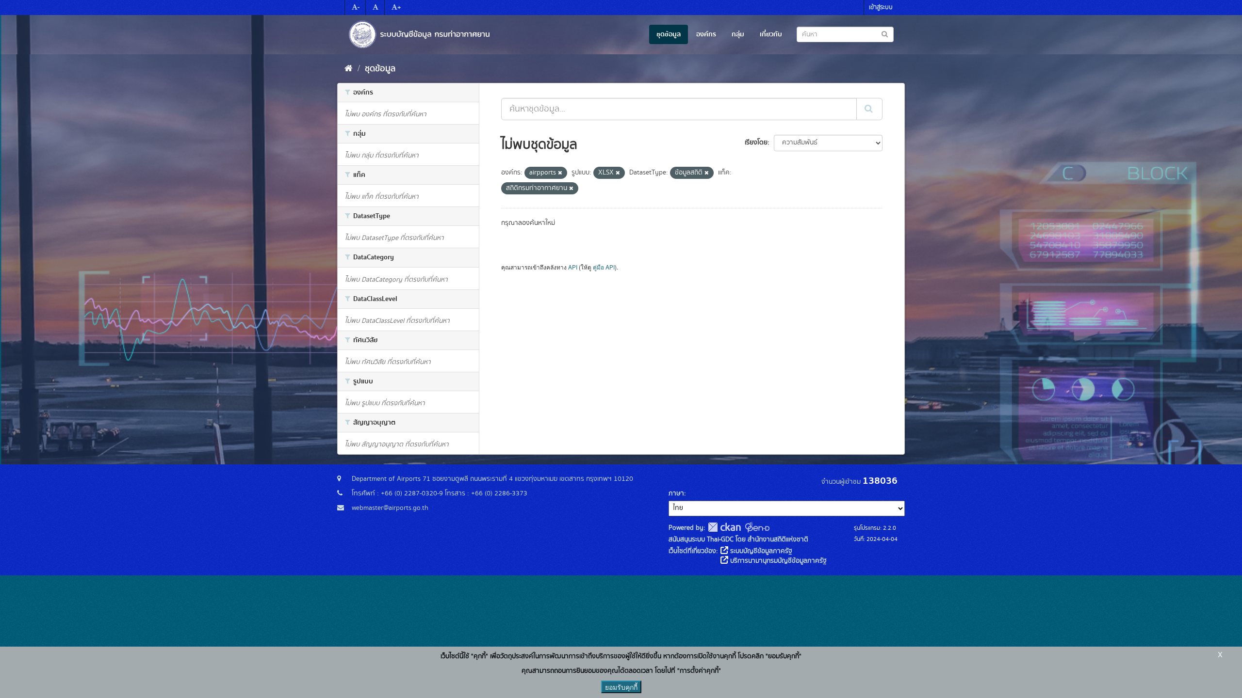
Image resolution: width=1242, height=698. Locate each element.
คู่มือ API (604, 267)
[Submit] (869, 109)
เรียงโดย (756, 142)
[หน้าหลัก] (348, 69)
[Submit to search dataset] (885, 34)
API (572, 267)
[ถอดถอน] (560, 173)
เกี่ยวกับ (771, 34)
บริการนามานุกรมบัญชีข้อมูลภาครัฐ (777, 561)
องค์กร (706, 34)
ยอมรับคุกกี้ (621, 687)
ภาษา (676, 493)
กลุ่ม (738, 34)
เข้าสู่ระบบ (881, 7)
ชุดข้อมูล (668, 34)
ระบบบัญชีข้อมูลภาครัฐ (760, 551)
